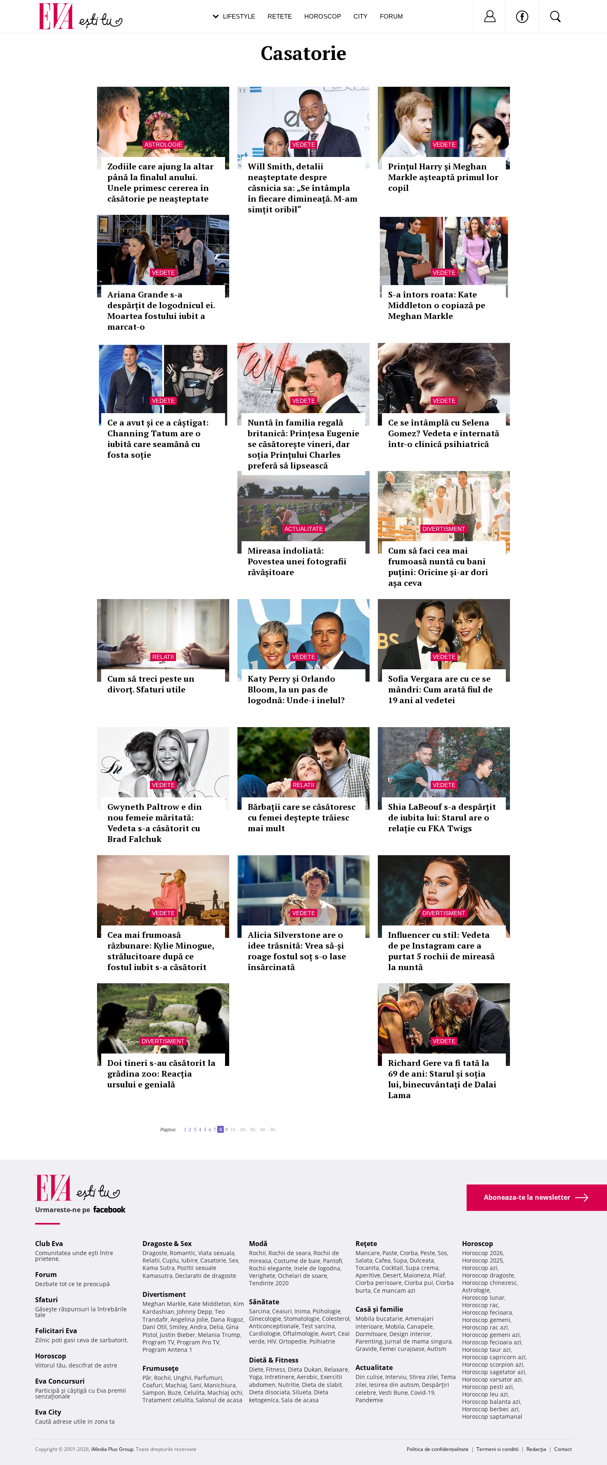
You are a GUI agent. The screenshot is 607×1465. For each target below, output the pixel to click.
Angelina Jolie (189, 1319)
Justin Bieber (177, 1335)
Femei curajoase (401, 1349)
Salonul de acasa (219, 1400)
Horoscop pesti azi (487, 1387)
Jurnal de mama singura (418, 1341)
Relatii (163, 657)
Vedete (303, 144)
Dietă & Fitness (274, 1360)
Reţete (366, 1243)
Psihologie (327, 1311)
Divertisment (443, 529)
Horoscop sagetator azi (493, 1372)
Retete (280, 16)
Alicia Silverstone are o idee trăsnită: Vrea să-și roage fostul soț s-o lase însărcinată (297, 951)
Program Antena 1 (167, 1349)
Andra (198, 1327)
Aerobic (307, 1377)
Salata (364, 1260)
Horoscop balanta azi (491, 1402)
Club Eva (49, 1243)
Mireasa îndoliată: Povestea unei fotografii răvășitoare (297, 561)
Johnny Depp (194, 1311)
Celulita (194, 1392)
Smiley (178, 1327)
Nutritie (288, 1385)
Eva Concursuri (60, 1381)
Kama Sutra (158, 1268)
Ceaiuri (282, 1311)
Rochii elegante (270, 1268)
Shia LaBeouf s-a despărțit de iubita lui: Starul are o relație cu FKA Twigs (442, 817)
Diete (256, 1369)
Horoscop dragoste (488, 1275)
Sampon (153, 1392)
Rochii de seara (289, 1253)
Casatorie (213, 1260)
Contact (563, 1449)
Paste (389, 1253)
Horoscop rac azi (485, 1327)
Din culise (369, 1377)
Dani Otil (154, 1327)
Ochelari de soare (302, 1275)
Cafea (383, 1260)
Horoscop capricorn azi (494, 1357)
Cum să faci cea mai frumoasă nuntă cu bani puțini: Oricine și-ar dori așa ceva (438, 566)
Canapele (420, 1326)
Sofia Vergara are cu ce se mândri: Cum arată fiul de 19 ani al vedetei (440, 689)
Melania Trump (219, 1335)
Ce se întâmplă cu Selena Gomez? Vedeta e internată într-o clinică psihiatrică (443, 433)
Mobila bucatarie (379, 1318)
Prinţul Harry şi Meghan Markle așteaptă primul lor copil (443, 177)
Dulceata (422, 1260)
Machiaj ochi (224, 1392)
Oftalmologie (300, 1333)
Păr (147, 1378)
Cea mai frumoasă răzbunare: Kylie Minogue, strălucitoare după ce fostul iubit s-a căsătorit (160, 951)
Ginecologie (265, 1318)
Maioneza (416, 1275)
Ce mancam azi (394, 1290)
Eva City (48, 1412)
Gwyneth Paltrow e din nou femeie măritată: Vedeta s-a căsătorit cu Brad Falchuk (154, 822)
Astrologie (163, 144)
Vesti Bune (393, 1392)
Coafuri (152, 1385)
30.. (253, 1129)
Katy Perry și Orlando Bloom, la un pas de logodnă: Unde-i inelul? (296, 689)
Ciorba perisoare (379, 1283)
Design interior (410, 1334)
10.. (233, 1129)
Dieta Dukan (305, 1369)
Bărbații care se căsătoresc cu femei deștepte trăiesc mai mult (302, 817)
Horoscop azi (480, 1268)
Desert (392, 1275)
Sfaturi (46, 1299)
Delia (216, 1327)
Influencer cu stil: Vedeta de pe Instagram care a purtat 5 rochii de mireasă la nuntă (441, 951)
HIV (271, 1341)
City (360, 16)
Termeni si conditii (498, 1449)
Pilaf (439, 1275)
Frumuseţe (160, 1368)
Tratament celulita (167, 1400)
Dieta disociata (269, 1392)
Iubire (189, 1260)
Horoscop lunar (483, 1297)
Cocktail (392, 1268)
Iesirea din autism (394, 1385)
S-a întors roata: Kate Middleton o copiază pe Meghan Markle (436, 305)
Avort (328, 1333)
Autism (436, 1349)
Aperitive (368, 1275)
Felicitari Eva (56, 1330)
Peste (427, 1253)
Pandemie (369, 1400)
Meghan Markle (164, 1304)
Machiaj (176, 1385)
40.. (263, 1129)
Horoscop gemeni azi (491, 1335)
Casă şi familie (379, 1309)
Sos (442, 1253)
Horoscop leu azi (485, 1394)
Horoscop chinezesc (489, 1283)
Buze (174, 1392)
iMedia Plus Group (112, 1449)
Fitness (275, 1369)
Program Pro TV (198, 1342)
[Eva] (61, 9)
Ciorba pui (418, 1283)
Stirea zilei (423, 1377)
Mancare (368, 1253)
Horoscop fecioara (487, 1312)
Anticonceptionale (274, 1326)
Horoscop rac (480, 1305)
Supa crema (422, 1268)
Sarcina (259, 1311)
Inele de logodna (317, 1268)
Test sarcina (318, 1326)
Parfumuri (208, 1378)
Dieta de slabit (322, 1385)
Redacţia (536, 1449)
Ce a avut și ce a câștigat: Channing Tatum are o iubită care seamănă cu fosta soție (158, 438)
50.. (273, 1129)
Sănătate (264, 1301)
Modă (258, 1243)
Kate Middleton (209, 1304)
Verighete (262, 1275)
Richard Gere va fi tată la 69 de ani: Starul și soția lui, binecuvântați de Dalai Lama (442, 1079)
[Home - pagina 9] (279, 1126)
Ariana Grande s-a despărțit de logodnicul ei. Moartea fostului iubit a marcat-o (161, 310)
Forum (391, 16)
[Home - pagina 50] (282, 1126)
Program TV (158, 1342)
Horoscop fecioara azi (492, 1342)
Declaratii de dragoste (205, 1275)
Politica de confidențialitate (438, 1449)
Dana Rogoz (227, 1319)
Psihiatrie (322, 1341)
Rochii (162, 1378)
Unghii (182, 1378)
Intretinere (279, 1377)
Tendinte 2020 (269, 1283)
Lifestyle (239, 16)
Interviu (396, 1377)
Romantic (183, 1253)
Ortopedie (293, 1341)
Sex (233, 1260)
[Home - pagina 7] (181, 1126)
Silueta (301, 1392)
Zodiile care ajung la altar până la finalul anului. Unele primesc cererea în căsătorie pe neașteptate (160, 182)
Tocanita (367, 1268)
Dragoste (154, 1253)
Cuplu (170, 1260)
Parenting (369, 1341)
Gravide (366, 1349)
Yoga (255, 1377)
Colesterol (336, 1318)
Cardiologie (264, 1333)
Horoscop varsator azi (492, 1379)
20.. (243, 1129)
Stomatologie (302, 1318)
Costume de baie (297, 1261)
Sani (196, 1385)
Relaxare (336, 1369)
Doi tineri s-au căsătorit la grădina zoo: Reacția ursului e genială (161, 1073)
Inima (302, 1311)
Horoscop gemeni (486, 1320)
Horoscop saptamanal (492, 1416)
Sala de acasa (300, 1400)
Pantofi (332, 1261)
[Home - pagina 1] (179, 1126)
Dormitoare (371, 1334)
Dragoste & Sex (167, 1243)
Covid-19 (422, 1392)
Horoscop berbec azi (490, 1409)
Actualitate (304, 529)
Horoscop (322, 16)
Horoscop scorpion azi (492, 1364)
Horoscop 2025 (482, 1260)
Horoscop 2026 (482, 1253)
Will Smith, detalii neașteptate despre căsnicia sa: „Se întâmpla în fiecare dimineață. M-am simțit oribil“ (303, 188)
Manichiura (220, 1385)
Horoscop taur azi (486, 1349)
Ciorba (409, 1253)
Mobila (394, 1326)
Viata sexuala (216, 1253)
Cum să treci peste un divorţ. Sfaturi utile (150, 684)
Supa (400, 1260)
